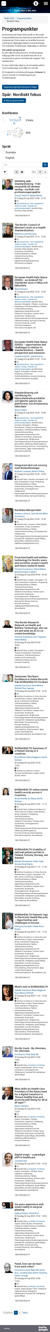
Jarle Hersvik (36, 513)
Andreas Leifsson (22, 513)
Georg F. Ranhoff (22, 195)
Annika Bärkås (21, 798)
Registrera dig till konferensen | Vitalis (20, 87)
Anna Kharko (20, 757)
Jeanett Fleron (36, 356)
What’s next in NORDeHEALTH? (32, 986)
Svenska (11, 152)
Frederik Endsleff (22, 356)
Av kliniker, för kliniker (36, 1065)
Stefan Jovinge (21, 1276)
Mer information (21, 216)
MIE (28, 132)
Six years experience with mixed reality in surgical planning (29, 1207)
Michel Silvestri (21, 289)
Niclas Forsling (38, 471)
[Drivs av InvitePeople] (36, 1329)
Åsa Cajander (28, 688)
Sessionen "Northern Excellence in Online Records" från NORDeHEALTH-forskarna (32, 679)
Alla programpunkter (15, 100)
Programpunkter (24, 18)
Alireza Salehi (21, 410)
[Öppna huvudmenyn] (46, 3)
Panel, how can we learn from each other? (28, 1265)
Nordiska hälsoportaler (28, 510)
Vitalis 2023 (9, 18)
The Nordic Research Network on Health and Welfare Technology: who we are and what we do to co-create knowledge (31, 628)
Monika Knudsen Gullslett (26, 572)
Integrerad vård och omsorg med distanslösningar (31, 466)
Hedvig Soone (21, 926)
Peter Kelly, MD (32, 1054)
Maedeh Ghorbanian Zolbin (26, 861)
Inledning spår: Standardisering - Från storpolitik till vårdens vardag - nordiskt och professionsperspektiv (28, 186)
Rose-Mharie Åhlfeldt (24, 993)
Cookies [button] (6, 1329)
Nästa (25, 1313)
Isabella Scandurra (23, 685)
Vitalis (29, 120)
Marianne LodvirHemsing (25, 234)
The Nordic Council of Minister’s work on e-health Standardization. (30, 227)
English (10, 157)
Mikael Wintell (36, 195)
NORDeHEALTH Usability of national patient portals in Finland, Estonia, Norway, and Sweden (31, 853)
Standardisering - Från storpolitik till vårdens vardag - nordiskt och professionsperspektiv (29, 206)
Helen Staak (33, 926)
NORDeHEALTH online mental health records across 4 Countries (31, 792)
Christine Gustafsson (24, 569)
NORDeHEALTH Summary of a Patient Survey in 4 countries (31, 751)
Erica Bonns (20, 1054)
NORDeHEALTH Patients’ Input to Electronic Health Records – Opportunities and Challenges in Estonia (32, 918)
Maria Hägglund (33, 757)
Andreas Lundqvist (23, 471)
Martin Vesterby (22, 1106)
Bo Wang (32, 798)
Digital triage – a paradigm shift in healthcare (30, 1156)
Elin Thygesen (40, 637)
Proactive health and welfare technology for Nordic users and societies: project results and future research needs (31, 561)
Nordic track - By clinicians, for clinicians (30, 1049)
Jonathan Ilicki (21, 1161)
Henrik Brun (34, 1213)
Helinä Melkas (40, 569)
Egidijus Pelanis (21, 1213)
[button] (36, 3)
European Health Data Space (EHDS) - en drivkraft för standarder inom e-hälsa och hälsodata (31, 281)
